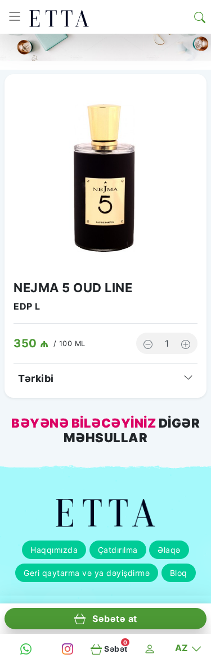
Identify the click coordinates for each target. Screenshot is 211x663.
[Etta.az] (59, 17)
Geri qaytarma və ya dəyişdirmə (87, 573)
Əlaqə (169, 550)
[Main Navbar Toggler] (14, 17)
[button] (199, 17)
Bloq (178, 573)
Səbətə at (113, 618)
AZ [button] (183, 647)
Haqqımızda (54, 550)
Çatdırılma (118, 550)
